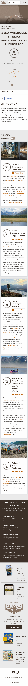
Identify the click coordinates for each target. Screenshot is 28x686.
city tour (8, 180)
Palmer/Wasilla (7, 434)
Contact (16, 683)
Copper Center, (17, 72)
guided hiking (12, 345)
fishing (18, 477)
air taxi (10, 398)
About (11, 683)
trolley (15, 180)
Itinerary (5, 92)
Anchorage (14, 176)
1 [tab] (2, 22)
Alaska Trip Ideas (6, 26)
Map (13, 92)
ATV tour (5, 479)
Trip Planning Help (14, 616)
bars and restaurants (15, 202)
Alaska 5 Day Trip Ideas (8, 28)
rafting (13, 337)
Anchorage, (9, 72)
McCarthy (6, 400)
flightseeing (6, 348)
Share (9, 98)
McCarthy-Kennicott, (11, 74)
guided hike (6, 332)
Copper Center (7, 247)
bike (20, 180)
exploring (6, 483)
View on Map (18, 173)
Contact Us (14, 627)
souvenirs (20, 486)
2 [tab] (4, 22)
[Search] (9, 3)
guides (15, 413)
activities (15, 328)
